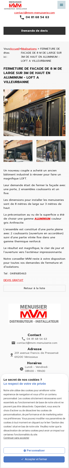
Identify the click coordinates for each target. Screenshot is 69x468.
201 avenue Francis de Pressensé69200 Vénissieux (36, 355)
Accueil (14, 49)
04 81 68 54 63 (37, 17)
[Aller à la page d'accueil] (35, 314)
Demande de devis (34, 31)
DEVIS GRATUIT (13, 280)
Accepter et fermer (35, 459)
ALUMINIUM (42, 219)
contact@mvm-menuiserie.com (34, 13)
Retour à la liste (34, 288)
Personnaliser (36, 450)
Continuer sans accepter (16, 438)
